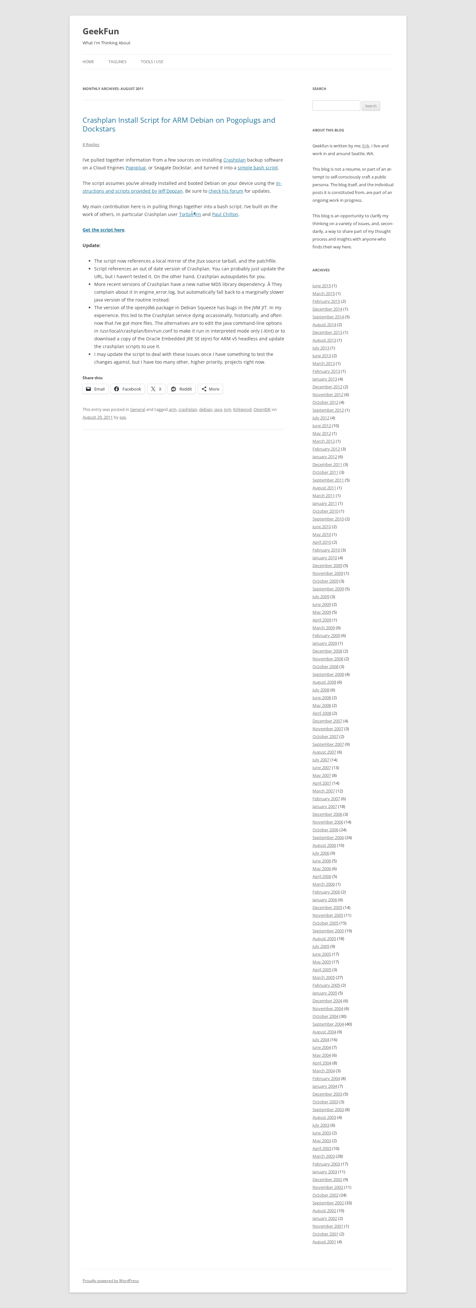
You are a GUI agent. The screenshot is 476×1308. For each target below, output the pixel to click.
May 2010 (321, 534)
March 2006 (323, 884)
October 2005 (325, 923)
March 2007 (323, 791)
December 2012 (327, 387)
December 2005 (327, 907)
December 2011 (327, 464)
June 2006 (321, 861)
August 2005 (324, 938)
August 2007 (324, 752)
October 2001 (325, 1234)
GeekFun (101, 31)
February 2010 (326, 550)
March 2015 (323, 293)
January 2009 (324, 643)
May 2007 (321, 775)
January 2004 (324, 1086)
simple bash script (258, 168)
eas (122, 417)
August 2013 (324, 340)
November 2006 (327, 822)
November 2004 (327, 1008)
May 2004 (321, 1055)
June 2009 (321, 604)
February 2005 (326, 985)
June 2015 (321, 286)
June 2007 (321, 767)
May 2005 (321, 962)
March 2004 (323, 1071)
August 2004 (324, 1032)
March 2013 (323, 363)
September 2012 (328, 410)
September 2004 (328, 1024)
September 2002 (328, 1203)
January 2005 (324, 993)
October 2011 (325, 472)
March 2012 (323, 441)
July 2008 (320, 690)
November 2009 (327, 573)
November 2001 (327, 1226)
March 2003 (323, 1156)
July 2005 (320, 946)
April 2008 (321, 713)
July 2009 (320, 596)
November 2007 (327, 729)
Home (88, 61)
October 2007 (325, 736)
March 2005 (323, 977)
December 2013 (327, 332)
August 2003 (324, 1117)
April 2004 (321, 1063)
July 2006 (320, 853)
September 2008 (328, 674)
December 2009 (327, 565)
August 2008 (324, 682)
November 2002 (327, 1187)
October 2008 (325, 666)
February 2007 (326, 799)
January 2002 (324, 1218)
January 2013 (324, 379)
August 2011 (324, 488)
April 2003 (321, 1148)
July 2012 (320, 418)
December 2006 (327, 814)
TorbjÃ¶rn (190, 214)
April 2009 (321, 620)
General (137, 409)
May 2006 (321, 868)
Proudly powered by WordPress (111, 1280)
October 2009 (325, 581)
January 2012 (324, 457)
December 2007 (327, 721)
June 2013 (321, 355)
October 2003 (325, 1102)
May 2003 (321, 1140)
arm (172, 409)
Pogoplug (136, 168)
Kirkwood (242, 409)
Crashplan (234, 160)
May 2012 (321, 433)
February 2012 (326, 449)
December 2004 (327, 1001)
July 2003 (320, 1125)
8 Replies (91, 144)
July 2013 (320, 348)
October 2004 (325, 1016)
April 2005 (321, 969)
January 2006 (324, 900)
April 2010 (321, 542)
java (218, 409)
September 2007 (328, 744)
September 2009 (328, 589)
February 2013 (326, 371)
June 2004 (321, 1047)
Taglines (117, 61)
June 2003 (321, 1133)
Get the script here (103, 230)
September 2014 (328, 317)
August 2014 (324, 324)
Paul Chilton (225, 214)
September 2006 (328, 837)
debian (205, 409)
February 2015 (326, 301)
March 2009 (323, 628)
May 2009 (321, 612)
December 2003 (327, 1094)
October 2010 (325, 511)
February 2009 (326, 635)
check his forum (226, 191)
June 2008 (321, 697)
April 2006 (321, 876)
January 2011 (324, 503)
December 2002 (327, 1179)
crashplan (187, 409)
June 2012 (321, 425)
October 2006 (325, 830)
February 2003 (326, 1164)
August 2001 (324, 1242)
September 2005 (328, 931)
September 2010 (328, 519)
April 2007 (321, 783)
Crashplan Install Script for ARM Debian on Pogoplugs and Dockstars (179, 124)
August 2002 (324, 1210)
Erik (365, 146)
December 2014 (327, 309)
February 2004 (326, 1078)
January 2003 (324, 1172)
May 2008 (321, 705)
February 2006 (326, 892)
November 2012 (327, 394)
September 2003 (328, 1109)
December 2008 (327, 651)
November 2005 (327, 915)
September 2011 (328, 480)
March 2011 (323, 495)
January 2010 (324, 558)
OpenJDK (262, 409)
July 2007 (320, 760)
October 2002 (325, 1195)
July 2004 (320, 1039)
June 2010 (321, 526)
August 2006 (324, 845)
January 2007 (324, 806)
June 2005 (321, 954)
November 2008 (327, 659)
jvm (227, 409)
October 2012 (325, 402)
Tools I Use (152, 61)
